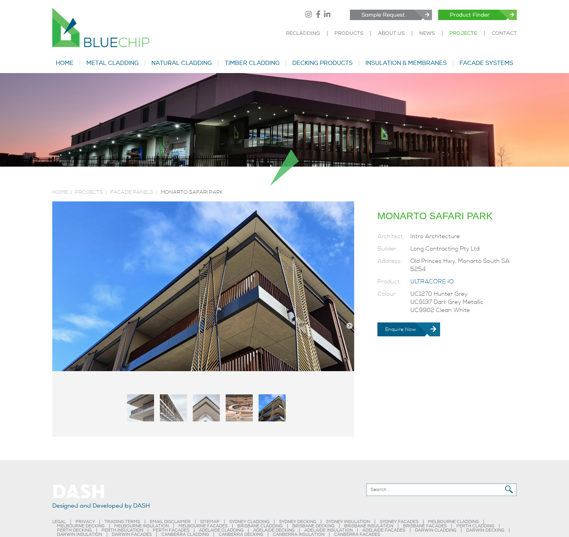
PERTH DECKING (74, 530)
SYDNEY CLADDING (249, 521)
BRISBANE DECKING (313, 525)
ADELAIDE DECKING (274, 530)
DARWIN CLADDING (435, 530)
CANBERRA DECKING (241, 534)
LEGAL (59, 521)
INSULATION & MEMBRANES (406, 63)
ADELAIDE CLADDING (221, 530)
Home (60, 192)
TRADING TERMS (122, 521)
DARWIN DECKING (485, 530)
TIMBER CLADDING (252, 63)
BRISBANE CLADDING (260, 525)
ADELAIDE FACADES (383, 530)
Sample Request (383, 15)
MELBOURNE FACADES (203, 525)
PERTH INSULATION (122, 530)
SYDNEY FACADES (399, 521)
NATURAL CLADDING (181, 63)
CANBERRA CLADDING (185, 534)
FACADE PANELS (131, 192)
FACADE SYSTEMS (486, 63)
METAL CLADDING (112, 63)
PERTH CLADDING (475, 525)
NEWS (427, 33)
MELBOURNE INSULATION (141, 525)
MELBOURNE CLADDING (453, 521)
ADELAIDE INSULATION (328, 530)
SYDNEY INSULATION (348, 521)
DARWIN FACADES (132, 534)
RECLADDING (303, 33)
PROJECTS (463, 33)
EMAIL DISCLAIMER (170, 521)
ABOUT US (391, 33)
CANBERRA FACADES (357, 534)
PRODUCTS (348, 33)
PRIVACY (85, 521)
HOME (65, 63)
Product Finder (470, 15)
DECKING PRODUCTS (322, 63)
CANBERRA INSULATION (298, 534)
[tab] (140, 407)
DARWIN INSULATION (79, 534)
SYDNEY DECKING (297, 521)
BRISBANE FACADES (425, 525)
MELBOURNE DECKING (81, 525)
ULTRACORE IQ (432, 281)
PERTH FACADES (171, 530)
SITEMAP (209, 521)
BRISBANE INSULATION (368, 525)
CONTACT (504, 33)
